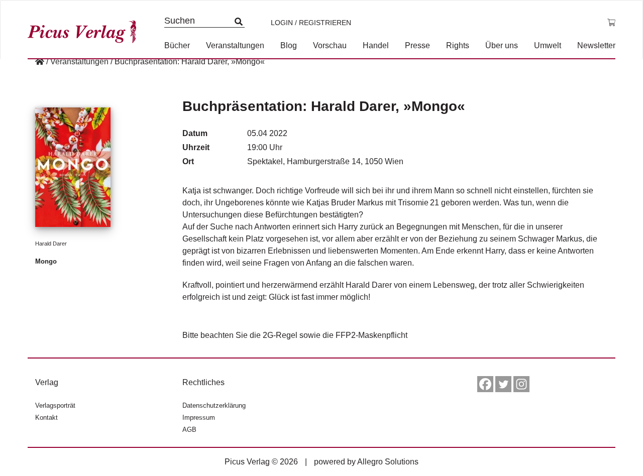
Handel (376, 45)
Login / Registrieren (311, 23)
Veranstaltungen (235, 45)
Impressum (198, 417)
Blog (288, 45)
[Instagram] (521, 384)
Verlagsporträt (55, 405)
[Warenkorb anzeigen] (611, 23)
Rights (457, 45)
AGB (189, 429)
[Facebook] (485, 384)
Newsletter (596, 45)
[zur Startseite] (85, 29)
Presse (417, 45)
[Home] (39, 61)
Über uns (501, 45)
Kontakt (46, 417)
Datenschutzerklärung (214, 405)
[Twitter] (503, 384)
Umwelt (547, 45)
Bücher (177, 45)
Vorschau (330, 45)
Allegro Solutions (387, 461)
